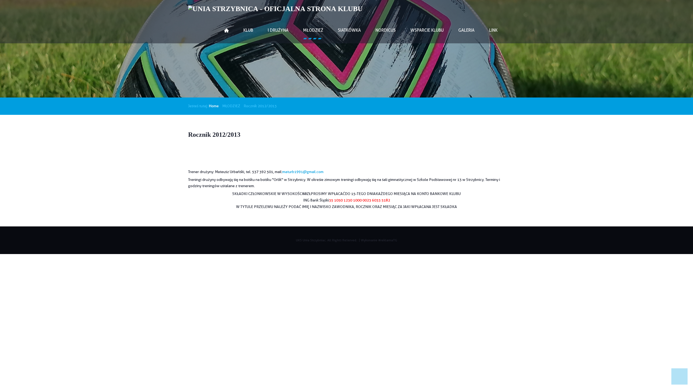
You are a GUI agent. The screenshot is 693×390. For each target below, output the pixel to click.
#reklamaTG (387, 240)
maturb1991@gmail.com (302, 172)
